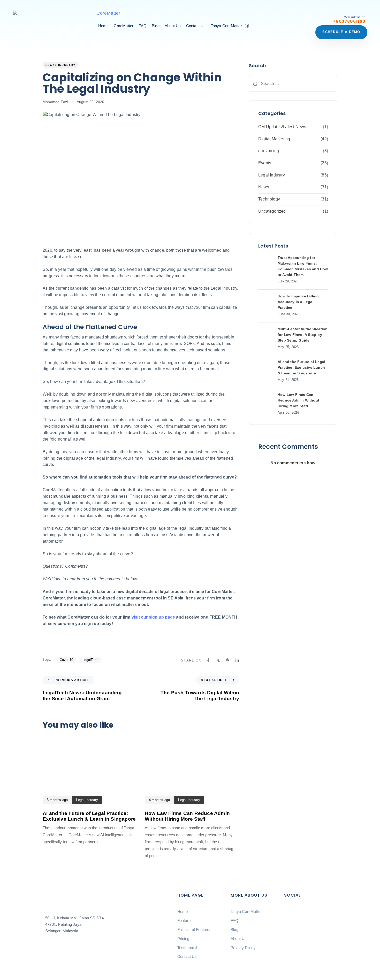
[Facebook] (208, 660)
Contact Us (196, 26)
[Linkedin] (237, 660)
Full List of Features (194, 929)
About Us (173, 26)
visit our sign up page (153, 617)
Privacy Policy (243, 947)
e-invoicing (268, 151)
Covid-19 (66, 660)
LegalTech (90, 660)
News (263, 187)
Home (103, 26)
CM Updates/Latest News (282, 127)
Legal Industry (60, 64)
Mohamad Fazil (56, 102)
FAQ (143, 26)
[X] (218, 660)
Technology (269, 199)
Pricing (183, 938)
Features (185, 920)
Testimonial (187, 947)
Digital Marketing (274, 139)
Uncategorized (272, 211)
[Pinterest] (228, 660)
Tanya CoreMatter (226, 26)
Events (264, 163)
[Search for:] (293, 83)
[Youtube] (290, 927)
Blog (155, 26)
